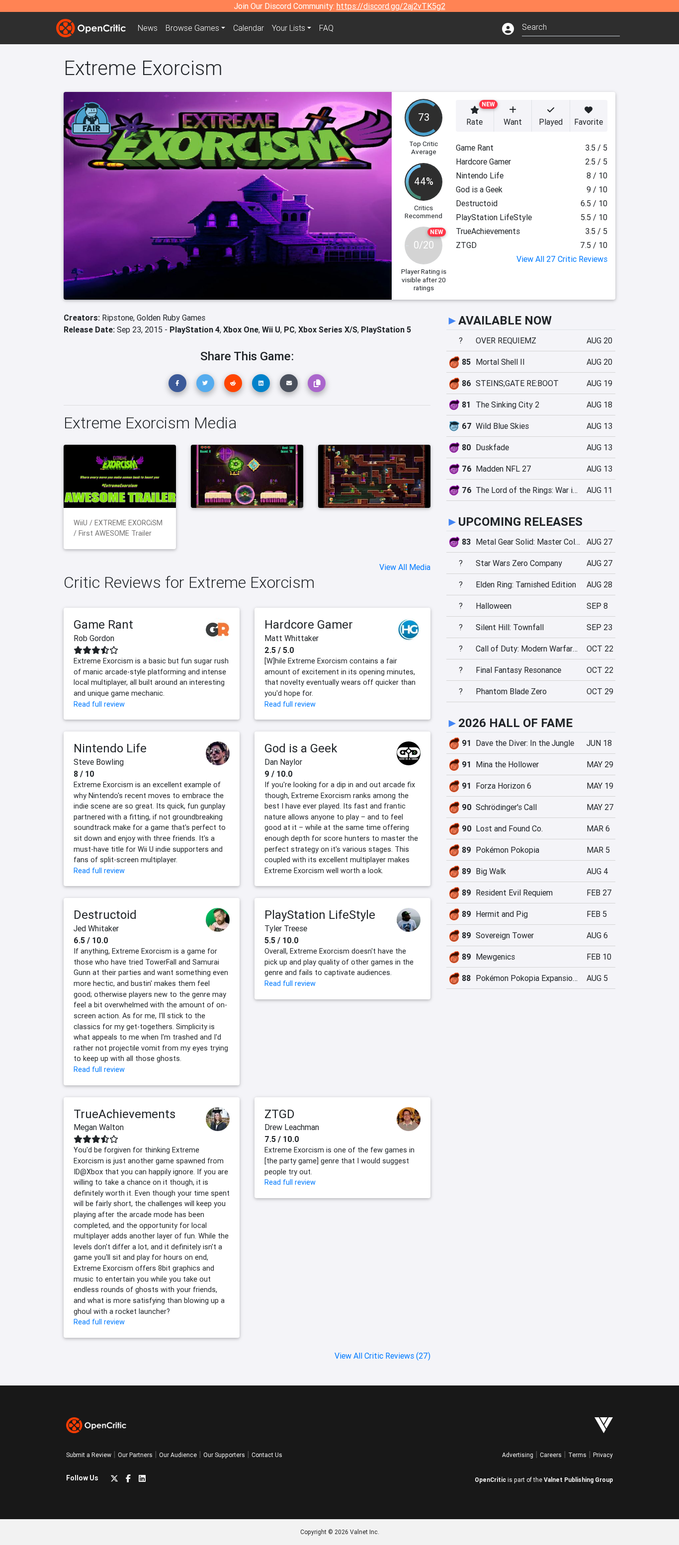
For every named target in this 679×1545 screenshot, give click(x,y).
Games (192, 28)
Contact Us (267, 1455)
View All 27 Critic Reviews (561, 259)
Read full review (99, 704)
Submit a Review (88, 1455)
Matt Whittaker (291, 638)
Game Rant (103, 624)
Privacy (603, 1455)
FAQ (326, 28)
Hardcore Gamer (308, 624)
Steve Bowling (99, 762)
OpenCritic (490, 1479)
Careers (551, 1455)
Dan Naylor (283, 762)
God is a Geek (301, 748)
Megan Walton (99, 1127)
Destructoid (105, 914)
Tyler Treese (285, 928)
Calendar (248, 28)
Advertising (517, 1455)
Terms (577, 1455)
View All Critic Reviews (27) (382, 1356)
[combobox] (571, 26)
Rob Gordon (94, 638)
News (148, 28)
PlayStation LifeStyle (319, 914)
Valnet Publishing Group (578, 1479)
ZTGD (279, 1114)
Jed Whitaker (96, 928)
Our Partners (135, 1455)
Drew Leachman (291, 1127)
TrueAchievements (124, 1114)
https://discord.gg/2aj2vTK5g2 (391, 6)
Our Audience (178, 1455)
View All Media (404, 567)
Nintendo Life (110, 748)
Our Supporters (224, 1455)
